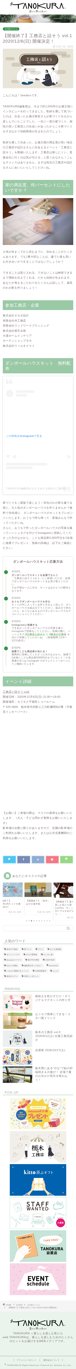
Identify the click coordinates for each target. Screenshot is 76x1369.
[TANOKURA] (38, 11)
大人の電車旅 (31, 955)
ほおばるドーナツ (14, 960)
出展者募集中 (40, 971)
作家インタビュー (31, 976)
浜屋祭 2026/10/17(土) (50, 1050)
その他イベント (11, 29)
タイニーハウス (13, 955)
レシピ (55, 971)
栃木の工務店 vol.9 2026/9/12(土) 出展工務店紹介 (53, 1036)
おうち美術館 (55, 949)
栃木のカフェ (12, 976)
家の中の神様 (33, 960)
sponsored (53, 966)
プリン (41, 949)
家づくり (28, 949)
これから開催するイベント (18, 971)
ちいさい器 (48, 955)
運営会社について (51, 1360)
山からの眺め (12, 966)
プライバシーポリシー (27, 1360)
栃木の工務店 (12, 949)
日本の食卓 (50, 960)
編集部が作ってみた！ (33, 966)
